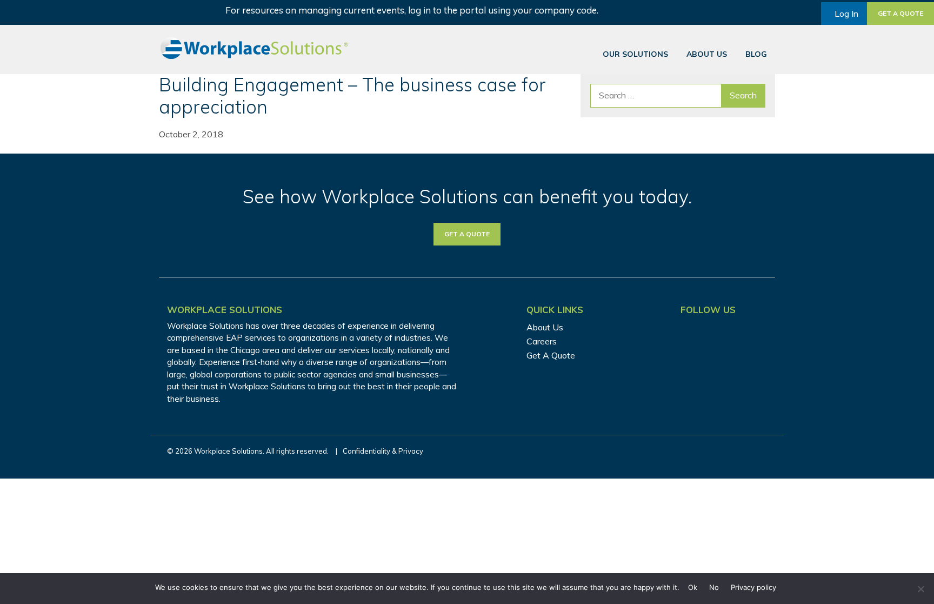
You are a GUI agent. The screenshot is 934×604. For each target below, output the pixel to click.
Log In (846, 13)
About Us (706, 54)
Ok (692, 587)
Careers (541, 341)
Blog (756, 54)
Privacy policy (753, 587)
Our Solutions (635, 54)
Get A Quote (550, 355)
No (714, 587)
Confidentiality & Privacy (383, 451)
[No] (920, 588)
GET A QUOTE (467, 234)
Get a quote (900, 13)
